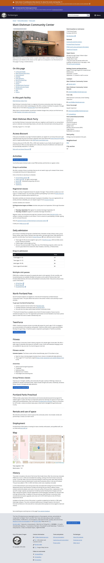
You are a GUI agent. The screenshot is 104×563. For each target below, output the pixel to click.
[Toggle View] (62, 437)
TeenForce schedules (19, 332)
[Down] (16, 461)
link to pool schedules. (74, 64)
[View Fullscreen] (15, 445)
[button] (97, 15)
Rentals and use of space (22, 87)
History (18, 92)
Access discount (20, 75)
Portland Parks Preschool (22, 85)
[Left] (15, 459)
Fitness (17, 83)
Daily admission (20, 78)
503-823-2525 (54, 214)
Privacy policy (56, 543)
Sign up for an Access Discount (21, 149)
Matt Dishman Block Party (23, 73)
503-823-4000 (37, 521)
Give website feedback (44, 511)
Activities (18, 77)
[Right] (17, 459)
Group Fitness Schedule (20, 387)
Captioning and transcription (60, 540)
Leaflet (56, 462)
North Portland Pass (21, 80)
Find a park (32, 20)
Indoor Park (19, 179)
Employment (19, 88)
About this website (78, 537)
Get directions (70, 36)
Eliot (68, 143)
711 (50, 521)
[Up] (16, 457)
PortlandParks (72, 114)
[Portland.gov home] (9, 15)
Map (17, 90)
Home (14, 20)
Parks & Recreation (23, 20)
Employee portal (77, 540)
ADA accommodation (58, 537)
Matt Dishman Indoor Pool (20, 101)
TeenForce (18, 82)
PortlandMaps (61, 462)
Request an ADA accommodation (21, 521)
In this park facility (20, 71)
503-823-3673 (41, 307)
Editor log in (76, 543)
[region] (38, 449)
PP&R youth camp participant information (78, 47)
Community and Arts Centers (74, 42)
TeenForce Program (72, 49)
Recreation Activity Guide (20, 160)
